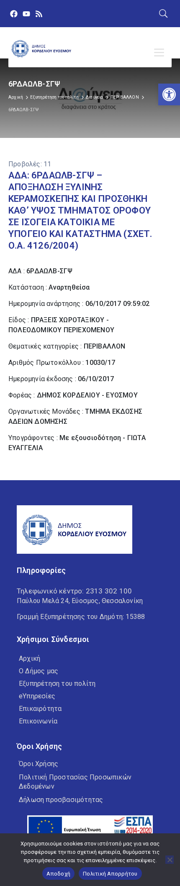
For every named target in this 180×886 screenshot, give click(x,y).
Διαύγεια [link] (94, 97)
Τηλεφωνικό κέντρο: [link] (74, 591)
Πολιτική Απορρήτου (110, 874)
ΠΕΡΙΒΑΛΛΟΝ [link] (125, 97)
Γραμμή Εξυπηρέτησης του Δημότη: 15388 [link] (81, 617)
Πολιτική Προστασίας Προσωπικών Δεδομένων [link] (75, 781)
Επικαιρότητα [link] (40, 709)
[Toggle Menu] (160, 52)
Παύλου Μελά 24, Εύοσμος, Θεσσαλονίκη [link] (80, 601)
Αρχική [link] (15, 97)
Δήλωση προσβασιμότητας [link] (61, 800)
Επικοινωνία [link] (38, 721)
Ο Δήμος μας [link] (38, 671)
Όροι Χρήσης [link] (38, 764)
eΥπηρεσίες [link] (37, 696)
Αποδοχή (58, 874)
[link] (169, 94)
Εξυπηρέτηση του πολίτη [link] (54, 97)
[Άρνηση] (169, 859)
